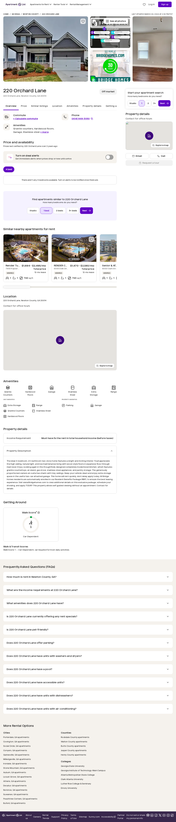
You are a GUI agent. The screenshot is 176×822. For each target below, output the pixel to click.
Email (139, 156)
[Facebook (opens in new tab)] (156, 815)
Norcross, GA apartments (15, 790)
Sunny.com (94, 817)
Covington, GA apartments (16, 741)
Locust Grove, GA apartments (17, 777)
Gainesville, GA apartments (16, 755)
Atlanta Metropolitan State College (78, 775)
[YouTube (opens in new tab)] (164, 815)
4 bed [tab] (9, 169)
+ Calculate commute (25, 118)
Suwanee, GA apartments (15, 794)
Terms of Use (73, 816)
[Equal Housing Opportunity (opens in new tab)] (148, 815)
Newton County (31, 14)
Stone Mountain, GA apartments (19, 768)
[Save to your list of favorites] (83, 21)
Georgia (16, 14)
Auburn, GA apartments (14, 772)
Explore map (106, 365)
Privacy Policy (64, 816)
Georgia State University (73, 766)
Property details (92, 106)
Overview (11, 106)
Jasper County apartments (74, 750)
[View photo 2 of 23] (110, 66)
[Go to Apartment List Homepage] (15, 4)
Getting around (114, 106)
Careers (37, 817)
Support (55, 817)
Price (24, 106)
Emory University (69, 788)
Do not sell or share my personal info (136, 816)
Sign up (165, 4)
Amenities (72, 106)
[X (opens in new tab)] (160, 815)
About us (29, 816)
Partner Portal (121, 816)
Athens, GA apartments (14, 781)
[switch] (60, 157)
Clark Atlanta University (72, 779)
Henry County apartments (73, 755)
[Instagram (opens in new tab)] (168, 815)
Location (57, 106)
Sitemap (83, 817)
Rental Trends (46, 816)
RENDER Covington (65, 265)
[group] (25, 248)
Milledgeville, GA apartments (17, 759)
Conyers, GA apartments (15, 750)
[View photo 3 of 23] (110, 32)
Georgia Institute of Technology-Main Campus (83, 770)
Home (6, 14)
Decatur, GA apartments (15, 785)
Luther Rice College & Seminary (76, 783)
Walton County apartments (74, 741)
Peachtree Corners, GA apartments (20, 799)
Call (163, 156)
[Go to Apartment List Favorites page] (144, 4)
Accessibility (108, 817)
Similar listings (39, 106)
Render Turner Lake (18, 265)
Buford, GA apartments (14, 803)
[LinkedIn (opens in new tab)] (152, 815)
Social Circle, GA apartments (17, 746)
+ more (44, 132)
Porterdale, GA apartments (16, 737)
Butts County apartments (73, 746)
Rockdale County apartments (75, 737)
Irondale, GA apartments (15, 763)
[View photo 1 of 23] (45, 49)
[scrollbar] (60, 287)
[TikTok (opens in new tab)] (172, 815)
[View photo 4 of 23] (153, 49)
